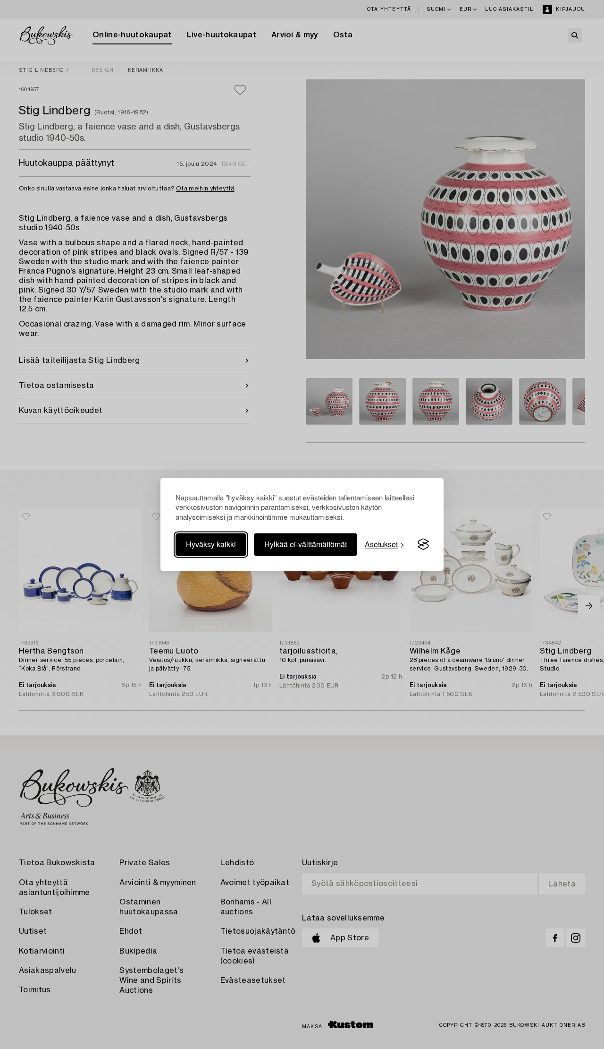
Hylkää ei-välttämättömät (305, 544)
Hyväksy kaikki (211, 544)
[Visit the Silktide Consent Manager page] (423, 544)
